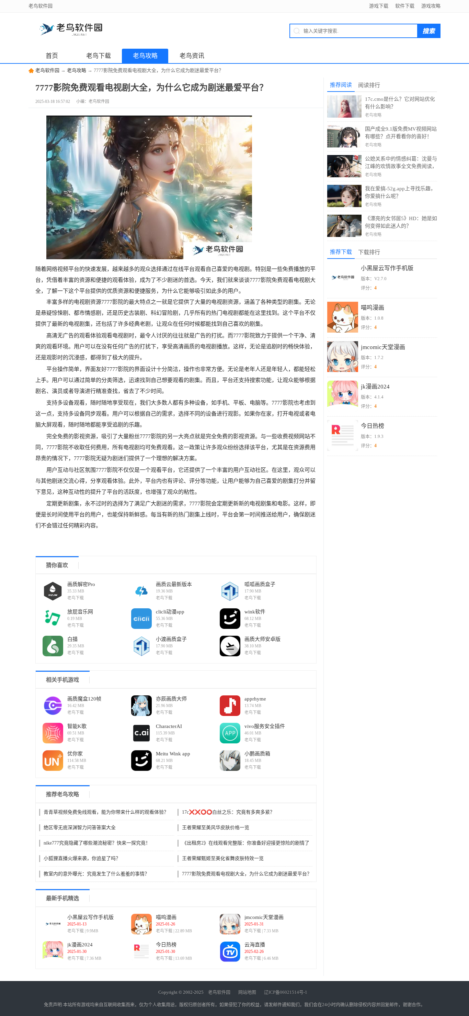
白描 (72, 639)
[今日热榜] (141, 951)
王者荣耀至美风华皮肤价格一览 (215, 827)
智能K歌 (77, 726)
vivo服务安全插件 (264, 726)
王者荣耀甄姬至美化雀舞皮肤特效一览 (223, 858)
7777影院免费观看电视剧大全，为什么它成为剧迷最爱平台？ (247, 873)
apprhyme (255, 699)
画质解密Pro (81, 584)
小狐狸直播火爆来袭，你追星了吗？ (82, 858)
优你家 (75, 753)
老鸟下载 (98, 55)
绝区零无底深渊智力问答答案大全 (80, 827)
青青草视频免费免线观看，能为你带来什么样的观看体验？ (106, 812)
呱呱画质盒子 (259, 584)
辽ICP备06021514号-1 (285, 992)
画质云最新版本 (174, 584)
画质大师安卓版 (262, 639)
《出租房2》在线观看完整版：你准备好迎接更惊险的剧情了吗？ (245, 843)
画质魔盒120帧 (84, 699)
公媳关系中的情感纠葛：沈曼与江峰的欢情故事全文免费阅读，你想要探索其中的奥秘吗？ (401, 163)
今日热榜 (166, 944)
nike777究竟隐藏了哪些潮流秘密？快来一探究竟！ (97, 843)
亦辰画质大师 (171, 699)
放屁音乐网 (80, 611)
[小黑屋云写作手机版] (53, 924)
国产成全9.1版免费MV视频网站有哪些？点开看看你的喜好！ (401, 132)
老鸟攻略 (145, 55)
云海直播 (254, 944)
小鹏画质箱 (257, 753)
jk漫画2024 (80, 944)
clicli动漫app (170, 611)
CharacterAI (169, 726)
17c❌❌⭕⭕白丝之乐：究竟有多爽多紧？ (228, 812)
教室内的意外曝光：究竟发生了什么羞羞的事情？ (96, 873)
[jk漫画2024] (53, 951)
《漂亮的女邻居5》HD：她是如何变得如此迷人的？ (401, 222)
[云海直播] (230, 951)
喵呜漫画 (166, 917)
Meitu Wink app (173, 753)
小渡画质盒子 (171, 639)
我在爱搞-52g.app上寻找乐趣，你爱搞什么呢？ (400, 192)
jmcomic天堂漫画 (264, 917)
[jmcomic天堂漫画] (230, 924)
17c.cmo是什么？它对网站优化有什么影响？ (400, 102)
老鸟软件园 (47, 70)
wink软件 (254, 611)
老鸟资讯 (192, 55)
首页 (52, 55)
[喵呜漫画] (141, 924)
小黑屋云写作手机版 (90, 917)
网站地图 (247, 992)
